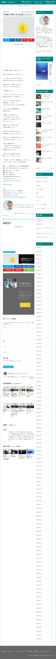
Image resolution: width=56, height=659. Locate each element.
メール (5, 346)
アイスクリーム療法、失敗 (47, 138)
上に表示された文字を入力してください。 (12, 360)
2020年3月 (38, 543)
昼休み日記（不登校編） (42, 177)
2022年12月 (39, 416)
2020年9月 (38, 520)
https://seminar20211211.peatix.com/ (12, 180)
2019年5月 (38, 581)
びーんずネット (41, 40)
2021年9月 (38, 473)
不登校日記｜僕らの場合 (50, 2)
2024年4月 (38, 354)
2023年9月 (38, 381)
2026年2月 (38, 270)
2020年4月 (38, 539)
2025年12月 (39, 278)
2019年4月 (38, 585)
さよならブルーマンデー (38, 2)
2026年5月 (38, 259)
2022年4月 (38, 447)
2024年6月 (38, 347)
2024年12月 (39, 324)
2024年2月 (38, 362)
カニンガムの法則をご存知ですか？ (47, 116)
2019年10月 (39, 562)
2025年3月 (38, 312)
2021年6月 (38, 485)
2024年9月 (38, 335)
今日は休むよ (39, 224)
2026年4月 (38, 262)
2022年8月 (38, 431)
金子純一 (5, 429)
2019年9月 (38, 566)
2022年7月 (38, 435)
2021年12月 (39, 462)
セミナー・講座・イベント (9, 252)
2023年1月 (38, 412)
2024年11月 (39, 328)
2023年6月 (38, 393)
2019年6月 (38, 577)
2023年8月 (38, 385)
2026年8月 (38, 247)
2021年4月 (38, 493)
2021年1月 (38, 504)
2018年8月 (38, 615)
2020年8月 (38, 523)
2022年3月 (38, 450)
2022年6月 (38, 439)
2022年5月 (38, 443)
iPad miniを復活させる (47, 151)
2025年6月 (38, 301)
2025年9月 (38, 289)
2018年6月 (38, 623)
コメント (5, 327)
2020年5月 (38, 535)
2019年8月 (38, 569)
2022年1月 (38, 458)
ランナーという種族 (41, 204)
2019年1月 (38, 596)
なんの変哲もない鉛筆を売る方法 (47, 130)
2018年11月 (39, 604)
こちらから (25, 304)
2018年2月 (38, 638)
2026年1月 (38, 274)
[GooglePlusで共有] (25, 39)
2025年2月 (38, 316)
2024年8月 (38, 339)
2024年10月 (39, 331)
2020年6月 (38, 531)
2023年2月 (38, 408)
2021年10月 (39, 470)
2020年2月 (38, 546)
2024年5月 (38, 351)
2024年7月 (38, 343)
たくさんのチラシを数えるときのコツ (47, 145)
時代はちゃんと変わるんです (43, 233)
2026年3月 (38, 266)
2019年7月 (38, 573)
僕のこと (38, 200)
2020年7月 (38, 527)
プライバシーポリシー (45, 651)
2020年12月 (39, 508)
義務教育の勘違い (46, 109)
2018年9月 (38, 612)
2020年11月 (39, 512)
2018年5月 (38, 627)
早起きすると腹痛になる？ (47, 159)
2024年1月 (38, 366)
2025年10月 (39, 285)
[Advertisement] (18, 55)
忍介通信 (38, 185)
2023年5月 (38, 397)
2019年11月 (39, 558)
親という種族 (39, 189)
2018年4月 (38, 631)
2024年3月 (38, 358)
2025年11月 (39, 282)
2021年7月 (38, 481)
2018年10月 (39, 608)
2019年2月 (38, 592)
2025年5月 (38, 305)
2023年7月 (38, 389)
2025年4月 (38, 308)
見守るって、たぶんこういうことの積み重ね (44, 219)
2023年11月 (39, 374)
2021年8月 (38, 477)
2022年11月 (39, 420)
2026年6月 (38, 255)
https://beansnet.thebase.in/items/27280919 (14, 197)
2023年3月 (38, 404)
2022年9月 (38, 427)
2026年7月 (38, 251)
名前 (4, 341)
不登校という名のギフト (8, 2)
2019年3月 (38, 589)
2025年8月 (38, 293)
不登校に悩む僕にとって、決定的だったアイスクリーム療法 (47, 96)
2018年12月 (39, 600)
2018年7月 (38, 619)
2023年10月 (39, 378)
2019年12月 (39, 554)
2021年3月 (38, 496)
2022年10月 (39, 424)
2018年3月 (38, 635)
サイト (4, 352)
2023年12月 (39, 370)
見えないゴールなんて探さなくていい (44, 228)
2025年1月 (38, 320)
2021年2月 (38, 500)
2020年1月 (38, 550)
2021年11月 (39, 466)
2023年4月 (38, 401)
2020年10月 (39, 516)
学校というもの (40, 197)
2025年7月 (38, 297)
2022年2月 (38, 454)
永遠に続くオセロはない (42, 237)
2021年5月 (38, 489)
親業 (37, 193)
